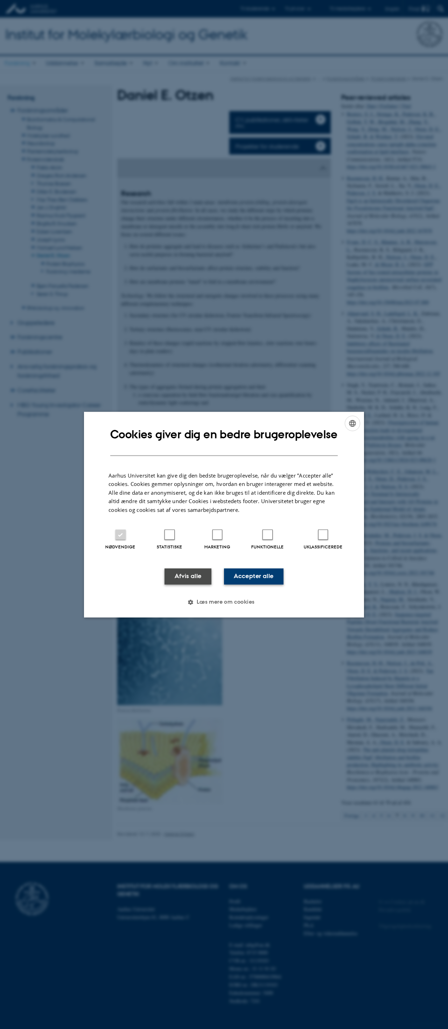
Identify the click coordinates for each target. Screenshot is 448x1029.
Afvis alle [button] (188, 576)
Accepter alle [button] (253, 576)
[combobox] (352, 423)
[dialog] (224, 514)
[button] (223, 602)
